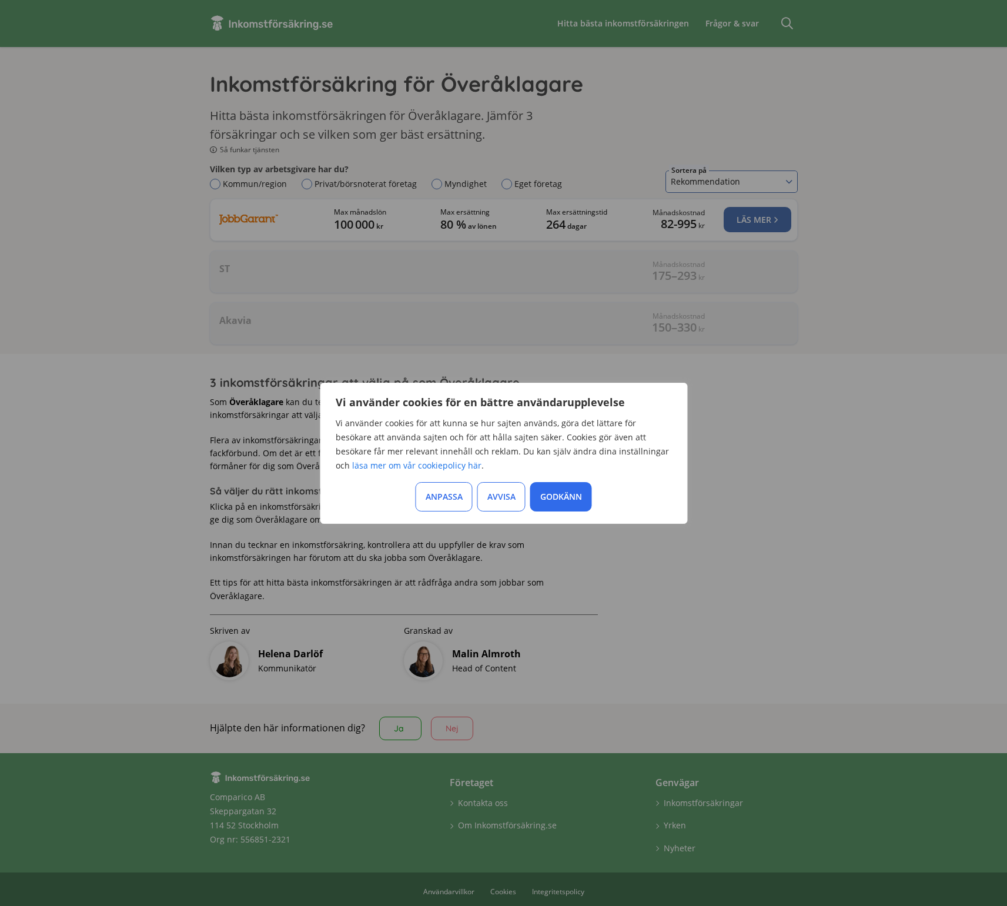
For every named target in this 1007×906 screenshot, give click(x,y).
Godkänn (561, 496)
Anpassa (444, 496)
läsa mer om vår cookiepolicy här (416, 465)
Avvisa (501, 496)
